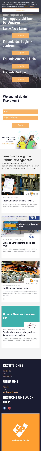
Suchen (20, 125)
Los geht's (20, 35)
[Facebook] (4, 408)
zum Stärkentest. (8, 143)
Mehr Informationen (29, 6)
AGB (4, 373)
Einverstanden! (20, 10)
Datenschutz (7, 376)
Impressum (7, 371)
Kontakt (6, 387)
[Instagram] (9, 408)
